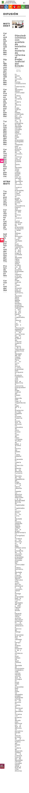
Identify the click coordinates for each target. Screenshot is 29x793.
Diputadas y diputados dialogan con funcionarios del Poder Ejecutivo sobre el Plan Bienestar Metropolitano (5, 71)
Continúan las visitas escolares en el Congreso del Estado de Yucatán (5, 219)
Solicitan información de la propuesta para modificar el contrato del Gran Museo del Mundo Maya (5, 247)
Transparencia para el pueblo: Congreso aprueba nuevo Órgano (5, 198)
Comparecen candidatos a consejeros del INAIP (5, 285)
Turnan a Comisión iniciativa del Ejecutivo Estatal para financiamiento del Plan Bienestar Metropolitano (5, 132)
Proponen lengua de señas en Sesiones (5, 271)
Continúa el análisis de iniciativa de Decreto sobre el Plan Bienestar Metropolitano (5, 44)
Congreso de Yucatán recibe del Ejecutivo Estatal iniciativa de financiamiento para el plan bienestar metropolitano (5, 162)
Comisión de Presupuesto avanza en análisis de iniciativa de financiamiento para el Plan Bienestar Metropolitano (5, 102)
